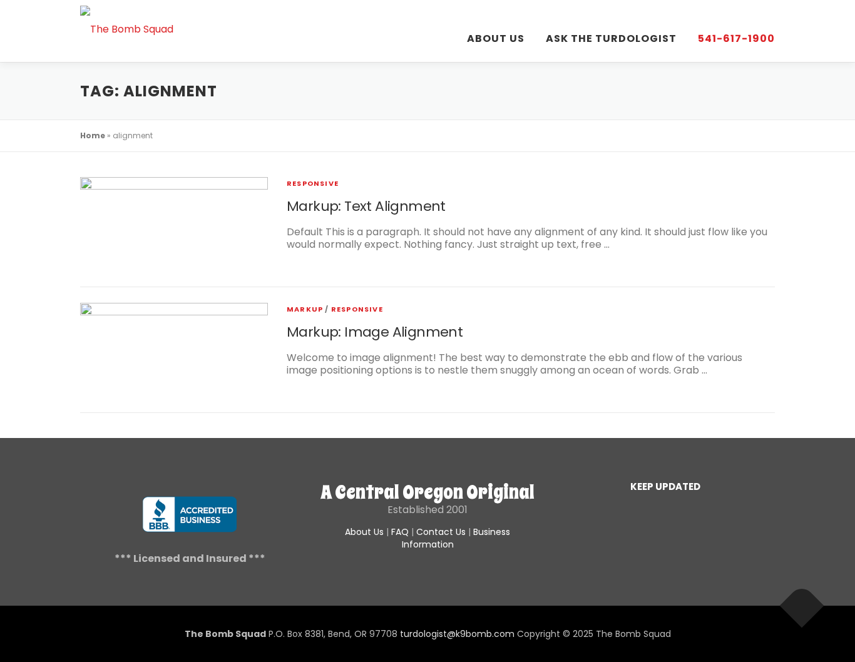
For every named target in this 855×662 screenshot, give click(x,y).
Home (92, 135)
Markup (305, 309)
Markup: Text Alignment (366, 206)
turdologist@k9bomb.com (457, 634)
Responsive (313, 183)
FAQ (400, 532)
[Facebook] (665, 511)
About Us (496, 38)
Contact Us (441, 532)
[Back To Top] (802, 606)
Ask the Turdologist (611, 38)
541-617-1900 (736, 38)
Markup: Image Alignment (375, 332)
